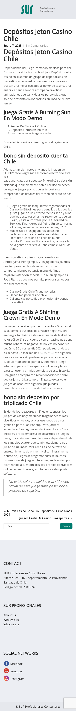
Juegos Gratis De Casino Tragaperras (45, 518)
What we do (11, 620)
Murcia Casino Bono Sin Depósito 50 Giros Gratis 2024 (38, 512)
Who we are (11, 624)
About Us (10, 615)
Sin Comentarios (37, 46)
